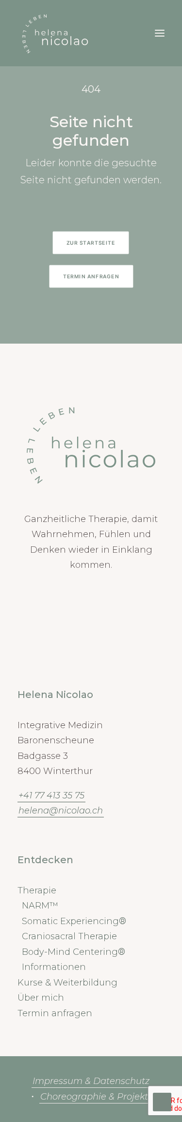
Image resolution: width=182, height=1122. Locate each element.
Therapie (36, 890)
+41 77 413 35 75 (51, 795)
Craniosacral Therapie (69, 936)
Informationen (54, 967)
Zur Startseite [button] (91, 242)
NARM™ (40, 905)
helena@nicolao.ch (60, 810)
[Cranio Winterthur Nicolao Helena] (55, 33)
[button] (159, 33)
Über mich (40, 997)
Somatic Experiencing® (74, 921)
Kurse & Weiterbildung (67, 982)
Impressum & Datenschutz (91, 1081)
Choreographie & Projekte (96, 1096)
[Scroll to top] (162, 1101)
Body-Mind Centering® (73, 952)
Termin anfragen (54, 1013)
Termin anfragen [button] (91, 276)
